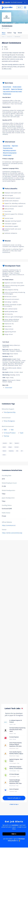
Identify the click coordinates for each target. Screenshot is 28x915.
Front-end (16, 447)
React (11, 443)
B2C (12, 430)
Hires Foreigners (9, 421)
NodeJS (4, 447)
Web (17, 450)
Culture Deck (8, 387)
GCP (22, 450)
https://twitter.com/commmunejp (12, 533)
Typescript (17, 443)
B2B (5, 430)
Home (3, 36)
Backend (4, 450)
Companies (9, 36)
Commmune (17, 36)
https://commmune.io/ (9, 525)
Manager (10, 447)
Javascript (5, 443)
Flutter (4, 454)
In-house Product (9, 433)
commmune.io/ (6, 28)
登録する (14, 834)
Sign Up (19, 7)
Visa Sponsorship (9, 412)
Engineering (11, 450)
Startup (6, 436)
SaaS (21, 433)
